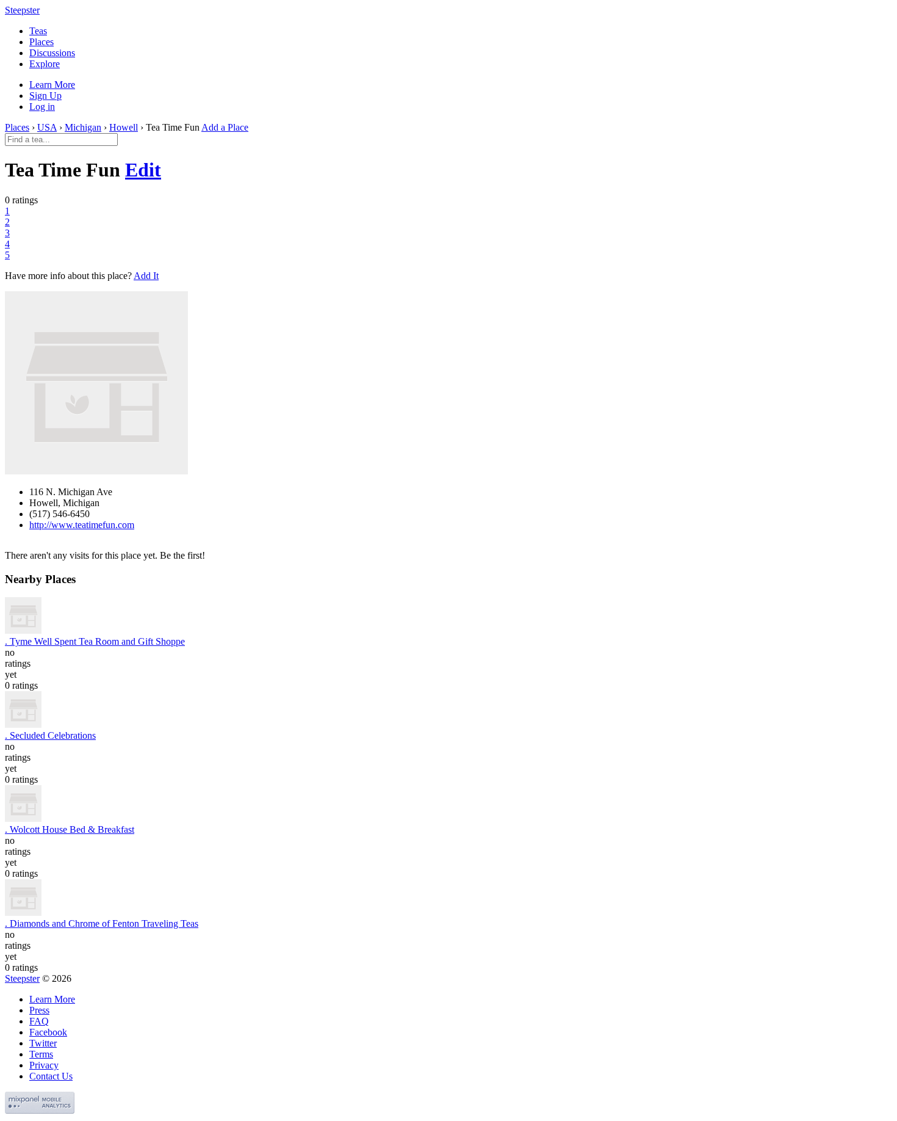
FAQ (39, 1021)
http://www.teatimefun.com (81, 525)
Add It (146, 275)
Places (41, 42)
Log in (42, 106)
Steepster (22, 10)
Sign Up (45, 95)
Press (39, 1010)
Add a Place (224, 127)
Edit (143, 170)
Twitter (43, 1043)
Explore (44, 64)
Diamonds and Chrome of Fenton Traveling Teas (101, 923)
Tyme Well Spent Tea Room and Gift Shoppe (95, 641)
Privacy (44, 1065)
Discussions (52, 53)
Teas (38, 31)
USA (47, 127)
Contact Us (51, 1076)
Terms (41, 1054)
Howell (123, 127)
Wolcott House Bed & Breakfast (69, 829)
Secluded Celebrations (50, 735)
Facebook (48, 1032)
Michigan (83, 127)
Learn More (52, 84)
